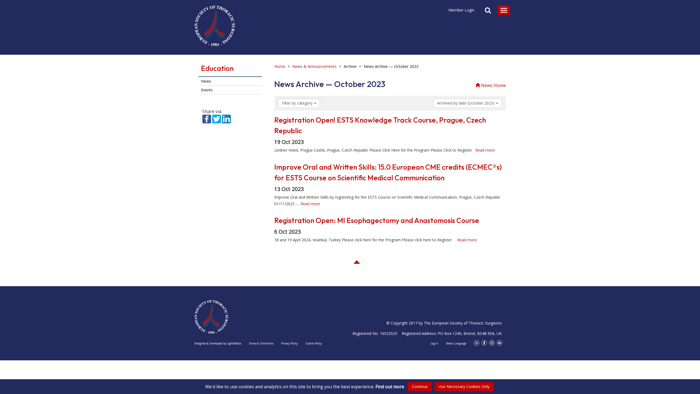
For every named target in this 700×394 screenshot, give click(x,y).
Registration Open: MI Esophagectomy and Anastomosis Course (376, 220)
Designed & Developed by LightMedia (217, 343)
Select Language (456, 343)
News (206, 81)
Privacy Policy (289, 343)
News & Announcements (314, 66)
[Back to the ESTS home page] (211, 317)
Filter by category (298, 103)
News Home (493, 85)
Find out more (389, 387)
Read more (485, 150)
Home (279, 66)
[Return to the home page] (214, 23)
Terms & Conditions (261, 343)
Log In (434, 343)
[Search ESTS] (488, 11)
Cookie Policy (313, 343)
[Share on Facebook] (206, 118)
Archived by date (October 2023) (466, 103)
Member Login (461, 10)
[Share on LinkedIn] (226, 118)
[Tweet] (216, 118)
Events (207, 89)
